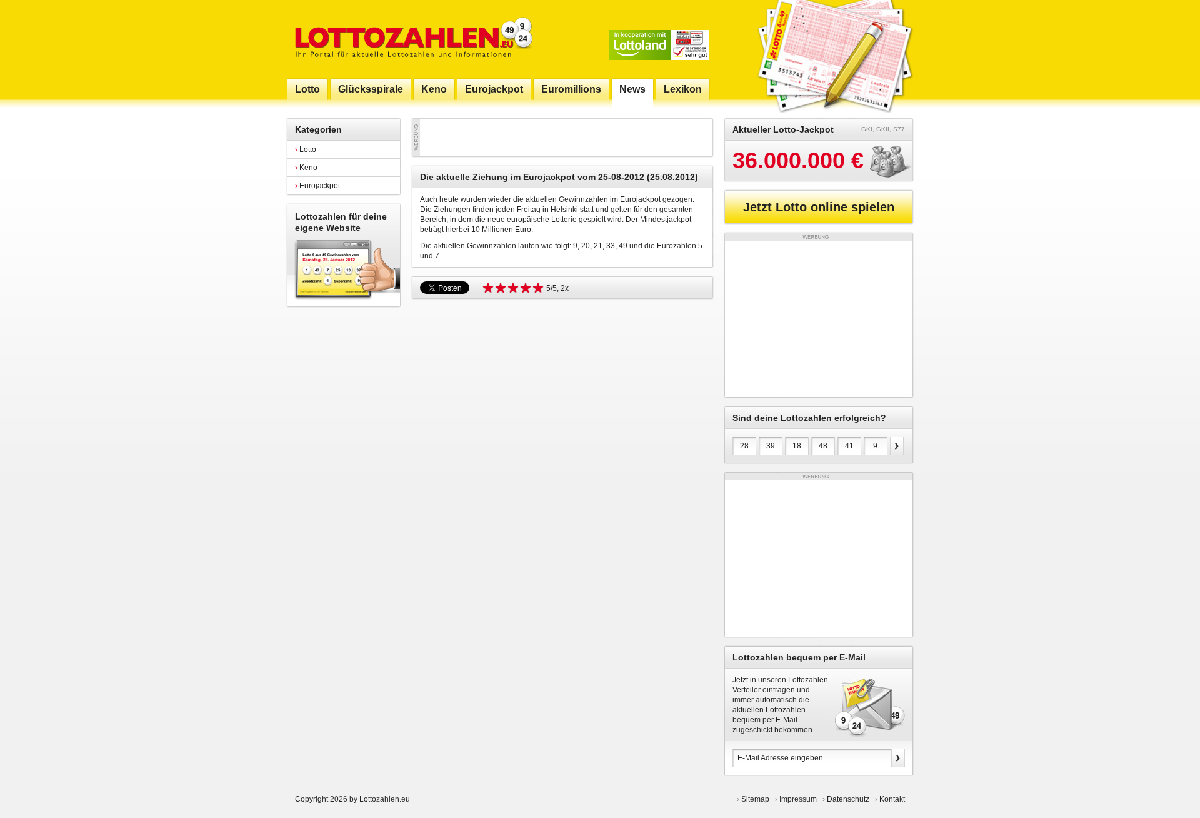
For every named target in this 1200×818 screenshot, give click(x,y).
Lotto (305, 149)
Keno (306, 167)
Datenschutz (848, 799)
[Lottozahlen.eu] (411, 39)
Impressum (798, 799)
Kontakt (892, 799)
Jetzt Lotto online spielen (818, 207)
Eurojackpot (317, 185)
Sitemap (755, 799)
